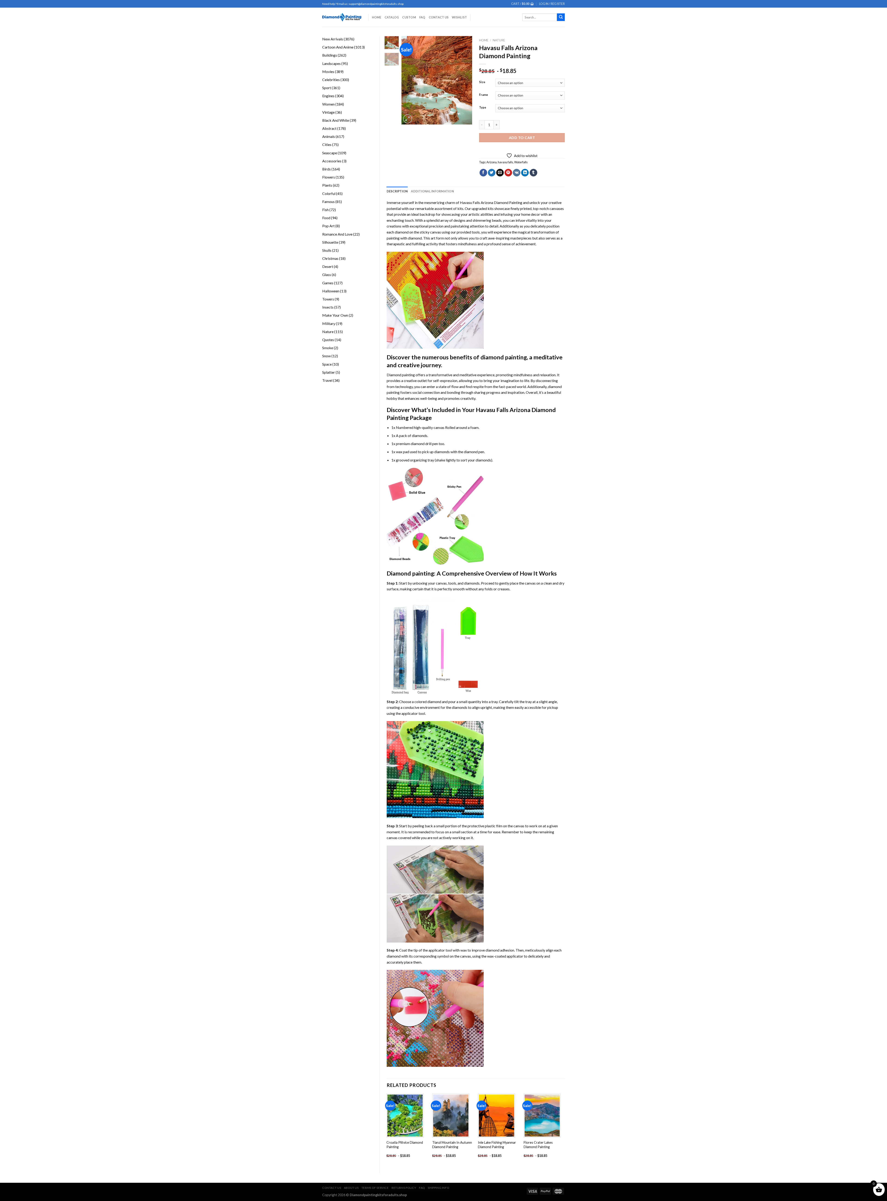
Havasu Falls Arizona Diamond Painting (491, 202)
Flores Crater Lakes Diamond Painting (538, 1144)
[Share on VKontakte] (516, 173)
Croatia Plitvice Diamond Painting (404, 1144)
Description (397, 191)
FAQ (422, 17)
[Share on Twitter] (491, 173)
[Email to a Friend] (500, 173)
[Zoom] (407, 118)
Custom (409, 17)
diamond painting (503, 357)
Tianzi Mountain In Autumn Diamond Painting (452, 1144)
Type (482, 107)
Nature (499, 40)
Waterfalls (521, 162)
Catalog (392, 17)
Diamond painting (410, 573)
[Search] (561, 17)
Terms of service (375, 1187)
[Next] (465, 80)
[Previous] (409, 80)
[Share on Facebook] (483, 173)
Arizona (491, 162)
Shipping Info (438, 1187)
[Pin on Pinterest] (508, 173)
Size (482, 82)
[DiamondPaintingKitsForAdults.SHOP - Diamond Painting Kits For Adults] (341, 17)
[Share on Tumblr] (533, 173)
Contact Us (439, 17)
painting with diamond (404, 238)
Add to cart (522, 137)
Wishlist (459, 17)
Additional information (432, 191)
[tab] (397, 191)
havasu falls (505, 162)
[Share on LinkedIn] (525, 173)
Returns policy (404, 1187)
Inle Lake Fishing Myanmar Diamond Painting (497, 1144)
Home (376, 17)
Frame (483, 95)
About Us (351, 1187)
